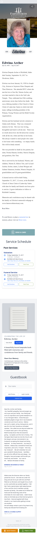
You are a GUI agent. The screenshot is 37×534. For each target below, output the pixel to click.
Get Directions (11, 264)
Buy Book (18, 342)
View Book (9, 342)
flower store (22, 220)
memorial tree (23, 217)
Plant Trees (26, 264)
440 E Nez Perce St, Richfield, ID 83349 (18, 261)
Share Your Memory (12, 368)
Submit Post (18, 398)
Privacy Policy (13, 526)
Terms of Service (23, 526)
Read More (5, 208)
